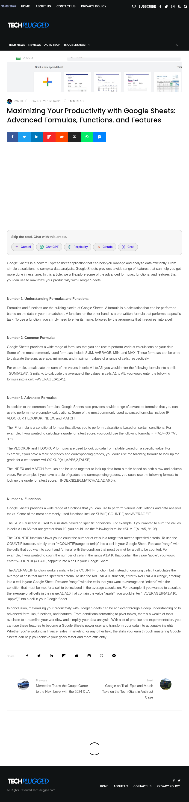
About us (43, 6)
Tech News (17, 44)
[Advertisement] (94, 192)
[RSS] (179, 5)
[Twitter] (166, 5)
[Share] (12, 137)
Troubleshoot (75, 44)
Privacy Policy (93, 6)
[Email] (74, 137)
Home (25, 6)
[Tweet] (24, 137)
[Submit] (62, 137)
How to (35, 101)
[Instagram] (173, 5)
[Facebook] (160, 5)
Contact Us (66, 6)
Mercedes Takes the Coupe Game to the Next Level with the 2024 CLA (63, 686)
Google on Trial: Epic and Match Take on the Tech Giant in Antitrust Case (127, 689)
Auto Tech (52, 44)
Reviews (34, 44)
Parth (18, 101)
